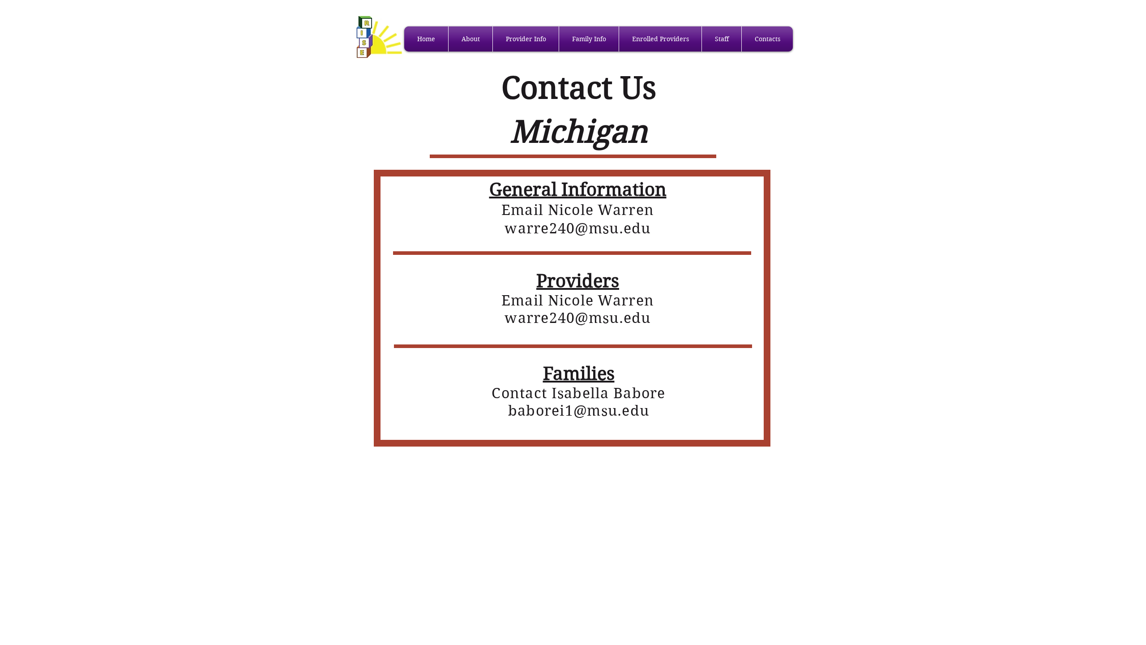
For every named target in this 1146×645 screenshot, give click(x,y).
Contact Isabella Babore (578, 393)
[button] (470, 39)
